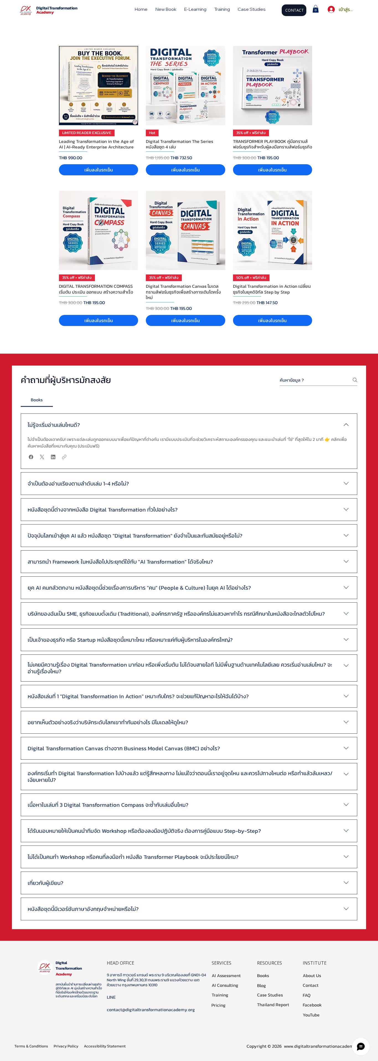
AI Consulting (225, 985)
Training (220, 994)
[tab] (37, 399)
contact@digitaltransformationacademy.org (151, 1009)
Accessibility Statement (105, 1046)
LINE (111, 997)
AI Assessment (226, 975)
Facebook (312, 1004)
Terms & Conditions (31, 1046)
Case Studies (270, 994)
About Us (312, 975)
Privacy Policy (66, 1046)
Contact (311, 985)
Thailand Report (273, 1004)
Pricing (218, 1005)
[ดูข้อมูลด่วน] (98, 85)
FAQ (306, 995)
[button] (315, 8)
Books (263, 975)
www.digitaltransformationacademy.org (324, 1046)
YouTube (311, 1014)
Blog (261, 985)
